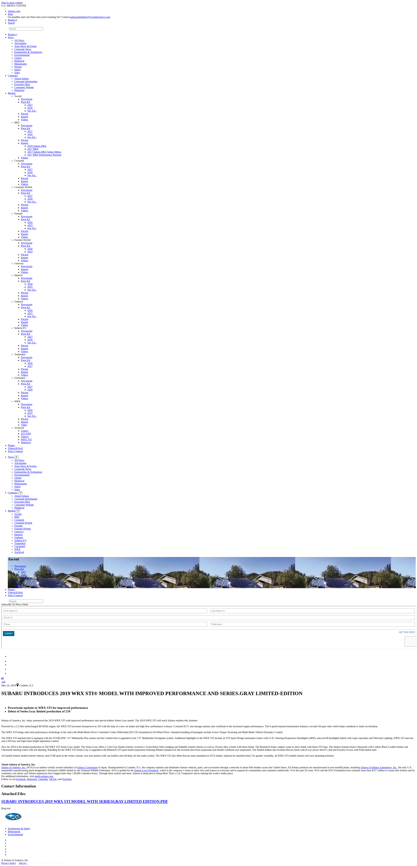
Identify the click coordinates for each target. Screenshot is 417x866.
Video (24, 424)
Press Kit (25, 102)
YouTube (67, 779)
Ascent (18, 514)
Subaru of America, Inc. (13, 767)
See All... (32, 110)
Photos (11, 445)
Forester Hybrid (22, 528)
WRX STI (26, 439)
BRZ (17, 517)
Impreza (18, 534)
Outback (18, 537)
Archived (19, 552)
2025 (30, 225)
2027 (30, 105)
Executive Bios (22, 84)
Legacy (25, 430)
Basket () (12, 20)
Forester (18, 525)
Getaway (19, 531)
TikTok (53, 779)
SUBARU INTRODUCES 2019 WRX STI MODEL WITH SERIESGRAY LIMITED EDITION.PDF (84, 801)
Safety (17, 69)
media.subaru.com (43, 776)
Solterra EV (20, 540)
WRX (17, 549)
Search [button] (11, 23)
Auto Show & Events (25, 46)
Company (13, 75)
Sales (17, 72)
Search (4, 28)
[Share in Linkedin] (10, 656)
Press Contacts (15, 451)
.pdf (3, 681)
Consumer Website (24, 87)
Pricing (18, 66)
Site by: (23, 863)
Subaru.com (14, 11)
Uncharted (19, 546)
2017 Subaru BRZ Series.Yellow (44, 152)
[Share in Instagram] (9, 673)
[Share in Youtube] (10, 664)
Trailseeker (20, 543)
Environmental (21, 55)
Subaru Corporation (87, 767)
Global (17, 58)
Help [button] (10, 14)
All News (19, 40)
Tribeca (25, 436)
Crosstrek (19, 520)
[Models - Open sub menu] (18, 511)
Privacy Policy (8, 863)
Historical (19, 61)
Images (24, 116)
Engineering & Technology (28, 52)
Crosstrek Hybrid (23, 522)
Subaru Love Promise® (146, 770)
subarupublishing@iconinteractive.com (90, 17)
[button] (2, 679)
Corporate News (22, 49)
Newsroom (26, 99)
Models (11, 93)
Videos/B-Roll (15, 448)
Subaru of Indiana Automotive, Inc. (379, 767)
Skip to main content (11, 2)
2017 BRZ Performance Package (44, 154)
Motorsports (20, 63)
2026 (30, 107)
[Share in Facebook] (10, 661)
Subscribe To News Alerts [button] (14, 604)
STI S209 (26, 433)
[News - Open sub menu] (16, 457)
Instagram (32, 779)
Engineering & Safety (19, 828)
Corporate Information (25, 81)
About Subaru (21, 78)
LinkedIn (43, 779)
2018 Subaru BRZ (36, 146)
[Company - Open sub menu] (20, 493)
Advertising (20, 43)
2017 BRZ (32, 149)
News (11, 37)
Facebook (20, 779)
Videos (24, 119)
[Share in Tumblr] (9, 669)
